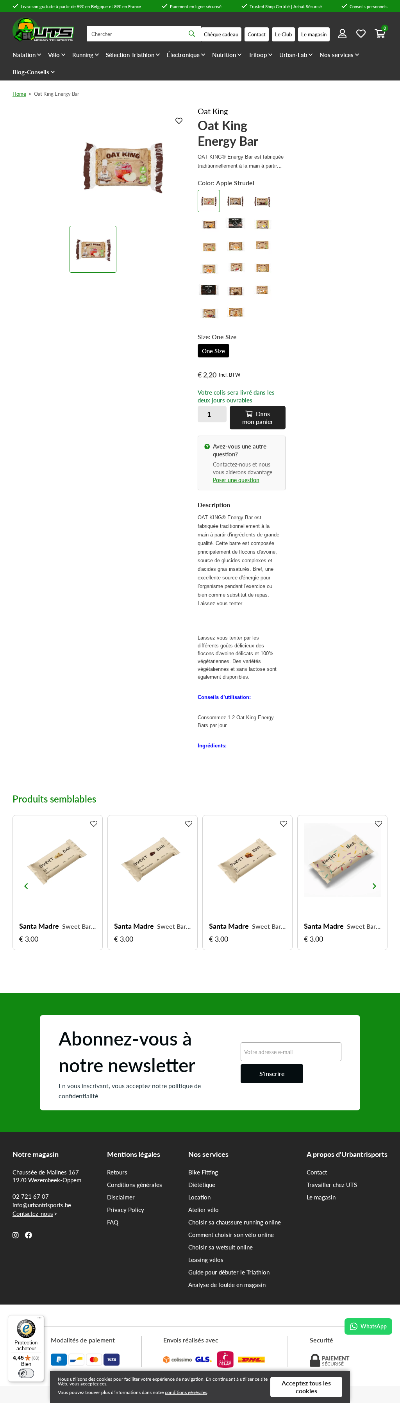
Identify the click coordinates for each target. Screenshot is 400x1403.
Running (82, 55)
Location (199, 1197)
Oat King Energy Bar (56, 93)
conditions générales (186, 1392)
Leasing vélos (205, 1260)
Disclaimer (121, 1197)
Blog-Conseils (30, 72)
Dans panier (257, 417)
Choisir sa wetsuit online (220, 1247)
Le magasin (321, 1197)
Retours (117, 1172)
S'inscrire (272, 1073)
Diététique (201, 1185)
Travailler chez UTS (332, 1185)
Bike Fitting (203, 1172)
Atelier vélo (203, 1210)
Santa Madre (39, 926)
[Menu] (39, 1319)
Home (19, 93)
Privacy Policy (125, 1210)
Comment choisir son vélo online (231, 1235)
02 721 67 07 (30, 1196)
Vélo (54, 55)
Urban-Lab (293, 55)
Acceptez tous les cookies (306, 1386)
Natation (24, 55)
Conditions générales (134, 1185)
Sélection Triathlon (130, 55)
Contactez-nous (32, 1213)
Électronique (183, 55)
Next (374, 886)
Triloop (257, 55)
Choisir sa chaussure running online (234, 1222)
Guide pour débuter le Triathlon (229, 1272)
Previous (25, 886)
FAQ (112, 1222)
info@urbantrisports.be (41, 1205)
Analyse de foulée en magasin (227, 1285)
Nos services (337, 55)
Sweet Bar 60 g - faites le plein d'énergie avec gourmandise (79, 926)
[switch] (26, 1373)
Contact (317, 1172)
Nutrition (224, 55)
